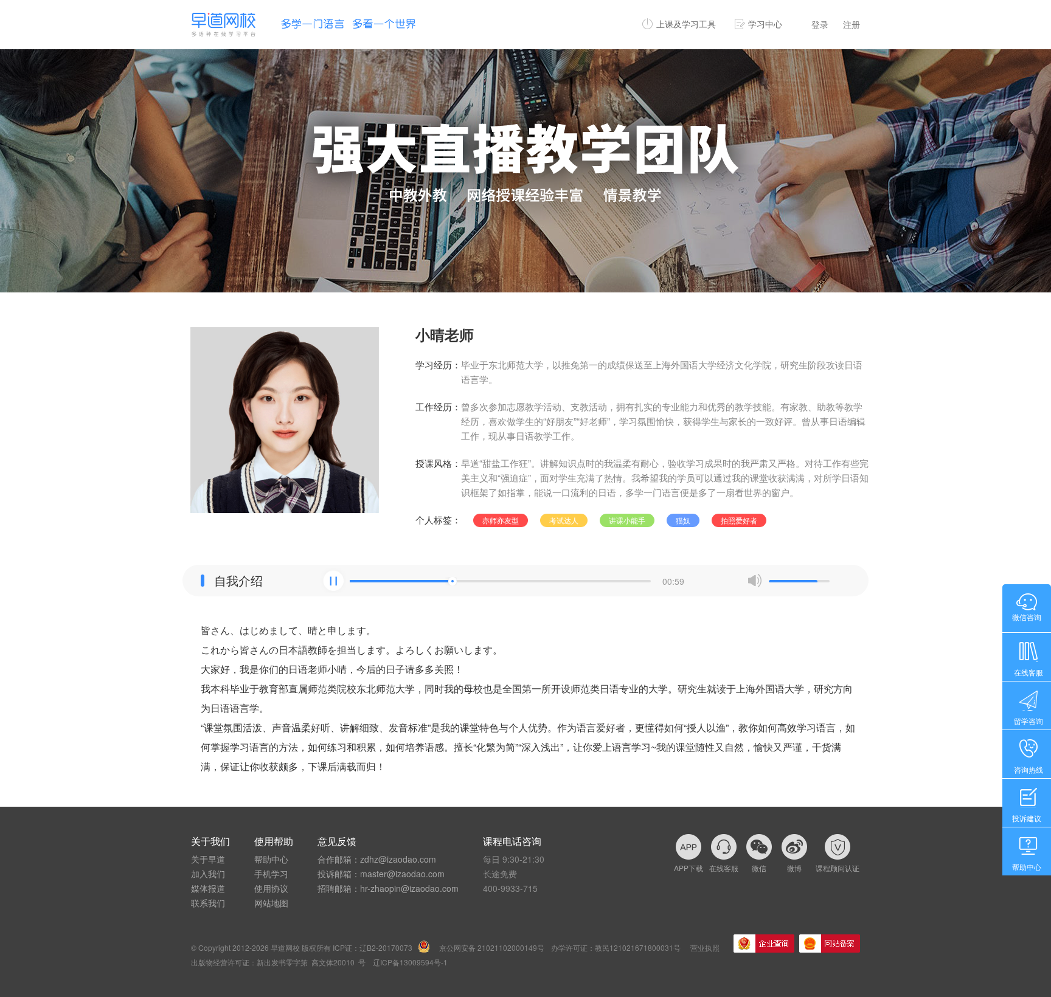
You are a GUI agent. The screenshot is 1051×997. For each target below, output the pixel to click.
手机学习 (271, 874)
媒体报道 (208, 888)
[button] (333, 580)
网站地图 (271, 903)
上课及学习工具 (686, 23)
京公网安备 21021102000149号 (491, 947)
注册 (851, 24)
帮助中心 (271, 859)
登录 (819, 24)
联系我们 (208, 903)
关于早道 (208, 859)
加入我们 (208, 874)
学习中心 (765, 23)
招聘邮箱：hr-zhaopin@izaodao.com (388, 888)
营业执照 (705, 947)
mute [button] (754, 580)
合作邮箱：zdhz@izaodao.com (376, 859)
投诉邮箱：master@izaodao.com (381, 874)
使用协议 (271, 888)
